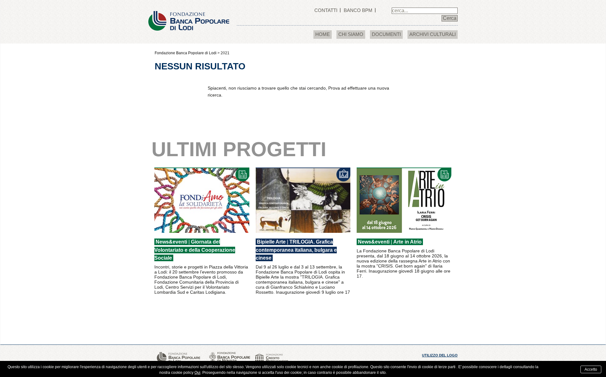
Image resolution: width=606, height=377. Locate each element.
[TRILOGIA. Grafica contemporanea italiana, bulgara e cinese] (303, 200)
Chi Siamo (350, 34)
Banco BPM (358, 10)
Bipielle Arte (271, 241)
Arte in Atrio (407, 241)
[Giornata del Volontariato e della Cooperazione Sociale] (201, 200)
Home (322, 34)
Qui (197, 372)
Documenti (386, 34)
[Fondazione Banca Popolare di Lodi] (188, 15)
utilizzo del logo (440, 355)
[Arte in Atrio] (404, 200)
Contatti (325, 10)
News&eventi (171, 241)
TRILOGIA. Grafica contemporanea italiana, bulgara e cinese (296, 250)
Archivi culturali (432, 34)
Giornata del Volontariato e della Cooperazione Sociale (194, 250)
